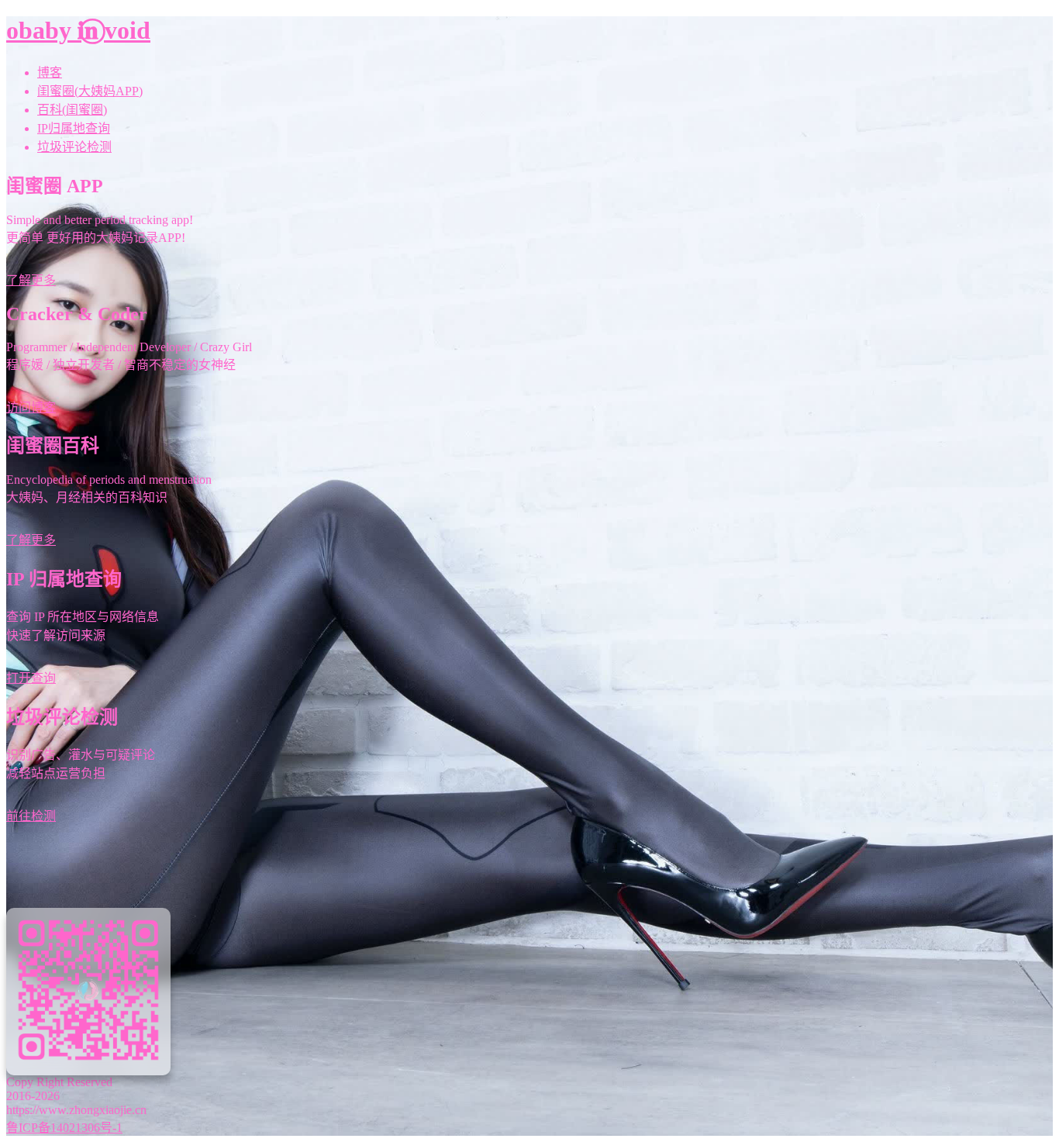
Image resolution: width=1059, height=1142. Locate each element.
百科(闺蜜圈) (72, 109)
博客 (49, 72)
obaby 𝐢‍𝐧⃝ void (78, 30)
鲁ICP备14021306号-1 (64, 1127)
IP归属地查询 (73, 128)
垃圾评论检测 (74, 147)
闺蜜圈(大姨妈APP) (90, 91)
